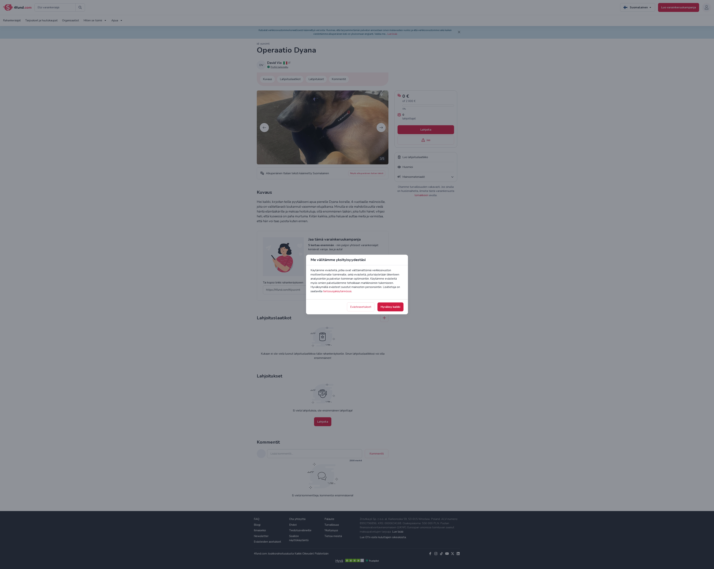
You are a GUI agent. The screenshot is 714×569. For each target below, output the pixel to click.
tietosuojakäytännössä (337, 291)
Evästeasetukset (360, 307)
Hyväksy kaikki (390, 307)
